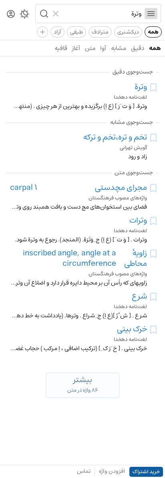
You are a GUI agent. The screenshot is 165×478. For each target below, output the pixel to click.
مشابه (118, 48)
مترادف (100, 32)
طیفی (76, 32)
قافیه (60, 48)
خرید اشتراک (146, 471)
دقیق (137, 48)
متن (90, 48)
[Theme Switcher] (24, 15)
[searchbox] (101, 13)
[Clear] (56, 13)
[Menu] (151, 13)
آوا (103, 48)
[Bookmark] (153, 87)
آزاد (57, 32)
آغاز (76, 48)
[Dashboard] (11, 14)
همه (153, 32)
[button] (43, 13)
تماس (84, 471)
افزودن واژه (112, 471)
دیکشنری (128, 32)
